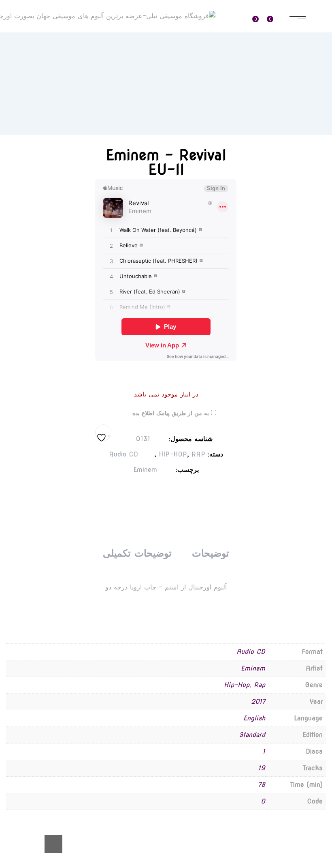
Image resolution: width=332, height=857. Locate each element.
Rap (259, 685)
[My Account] (237, 16)
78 (261, 784)
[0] (274, 16)
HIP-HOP (173, 454)
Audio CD (123, 454)
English (254, 718)
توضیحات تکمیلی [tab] (137, 553)
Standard (252, 735)
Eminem (145, 469)
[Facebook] (189, 491)
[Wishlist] (258, 16)
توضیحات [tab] (210, 553)
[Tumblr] (173, 491)
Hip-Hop (236, 685)
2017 (258, 701)
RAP (198, 454)
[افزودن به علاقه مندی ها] (103, 432)
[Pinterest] (157, 491)
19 (261, 768)
